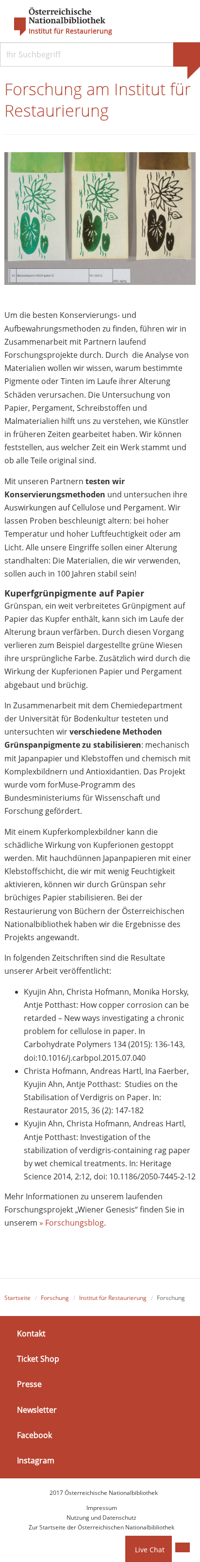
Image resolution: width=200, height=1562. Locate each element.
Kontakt (31, 1333)
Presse (29, 1384)
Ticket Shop (38, 1358)
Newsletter (37, 1409)
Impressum (101, 1508)
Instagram (35, 1460)
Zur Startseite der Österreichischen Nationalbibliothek (101, 1527)
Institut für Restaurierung (70, 31)
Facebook (34, 1435)
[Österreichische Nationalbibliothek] (54, 21)
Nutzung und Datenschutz (101, 1517)
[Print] (182, 1547)
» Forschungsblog (70, 1222)
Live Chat (150, 1549)
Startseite (17, 1298)
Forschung (55, 1298)
